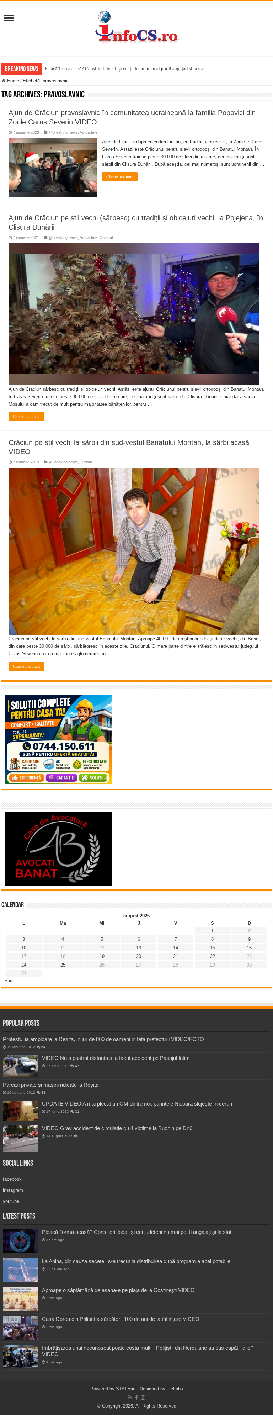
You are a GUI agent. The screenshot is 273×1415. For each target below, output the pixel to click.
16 (249, 947)
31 (77, 1111)
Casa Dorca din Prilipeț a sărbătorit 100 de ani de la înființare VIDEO (120, 1319)
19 (102, 956)
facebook (12, 1179)
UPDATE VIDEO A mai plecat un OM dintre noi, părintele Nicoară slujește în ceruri (137, 1104)
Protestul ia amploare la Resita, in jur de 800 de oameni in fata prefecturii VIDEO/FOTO (103, 1039)
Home (12, 80)
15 (212, 947)
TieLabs (175, 1388)
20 (138, 956)
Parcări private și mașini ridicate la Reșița (50, 1085)
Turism (86, 462)
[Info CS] (136, 27)
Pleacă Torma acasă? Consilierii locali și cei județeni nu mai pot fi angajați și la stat (125, 68)
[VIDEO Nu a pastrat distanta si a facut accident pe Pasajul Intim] (20, 1066)
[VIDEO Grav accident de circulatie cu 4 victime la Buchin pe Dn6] (20, 1138)
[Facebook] (136, 1397)
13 (138, 947)
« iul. (10, 980)
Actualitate (88, 132)
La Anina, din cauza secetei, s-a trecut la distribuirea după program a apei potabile (136, 1261)
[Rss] (130, 1397)
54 (43, 1047)
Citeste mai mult (119, 176)
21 (175, 956)
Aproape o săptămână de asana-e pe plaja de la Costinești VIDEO (118, 1290)
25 (62, 965)
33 (43, 1092)
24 (23, 965)
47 (77, 1066)
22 (212, 956)
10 (23, 947)
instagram (13, 1190)
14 (175, 947)
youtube (11, 1201)
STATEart (126, 1388)
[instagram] (143, 1397)
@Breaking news (63, 132)
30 (81, 1136)
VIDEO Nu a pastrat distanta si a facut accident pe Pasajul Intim (116, 1058)
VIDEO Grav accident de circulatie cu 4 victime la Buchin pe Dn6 (117, 1128)
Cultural (106, 237)
